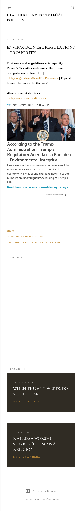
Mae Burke (52, 498)
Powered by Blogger (44, 490)
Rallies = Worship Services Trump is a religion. (34, 444)
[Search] (72, 7)
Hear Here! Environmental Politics (27, 242)
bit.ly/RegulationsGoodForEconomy (32, 78)
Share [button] (10, 230)
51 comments (31, 401)
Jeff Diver (54, 242)
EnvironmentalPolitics (29, 236)
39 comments (31, 456)
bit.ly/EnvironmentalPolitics (26, 98)
